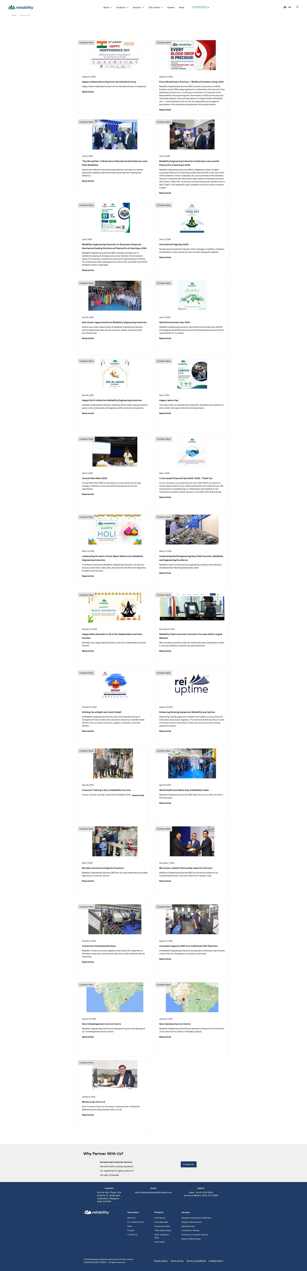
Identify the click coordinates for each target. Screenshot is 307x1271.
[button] (107, 7)
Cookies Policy (216, 1260)
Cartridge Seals (161, 1222)
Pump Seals (159, 1242)
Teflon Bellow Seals (162, 1230)
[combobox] (287, 7)
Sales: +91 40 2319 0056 (201, 1192)
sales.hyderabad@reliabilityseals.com (153, 1192)
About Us (131, 1218)
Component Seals (162, 1226)
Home (14, 15)
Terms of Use (177, 1260)
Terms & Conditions (196, 1260)
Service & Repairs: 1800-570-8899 (201, 1195)
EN (290, 7)
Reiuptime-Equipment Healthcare (196, 1218)
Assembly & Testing (190, 1230)
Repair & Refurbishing (191, 1239)
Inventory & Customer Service (195, 1234)
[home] (20, 7)
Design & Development (192, 1222)
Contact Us (188, 1164)
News (181, 7)
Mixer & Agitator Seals (161, 1236)
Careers (171, 7)
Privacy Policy (161, 1260)
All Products (159, 1218)
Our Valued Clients (135, 1222)
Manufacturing (188, 1226)
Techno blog (25, 15)
